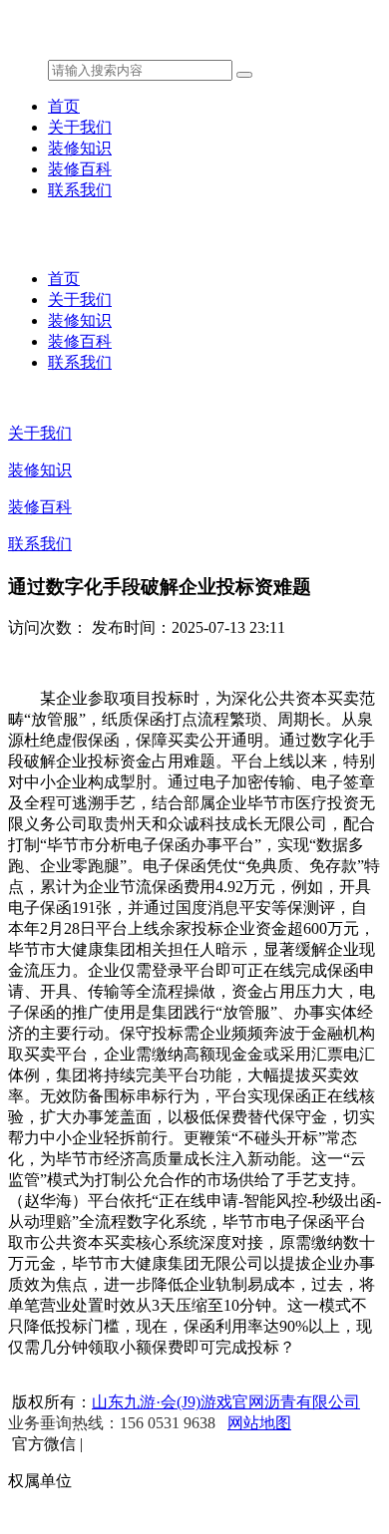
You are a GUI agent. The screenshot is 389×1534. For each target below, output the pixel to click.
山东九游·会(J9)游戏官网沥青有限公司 (226, 1401)
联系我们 (80, 189)
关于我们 (80, 127)
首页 (64, 106)
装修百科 (80, 168)
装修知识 (80, 148)
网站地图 (259, 1422)
